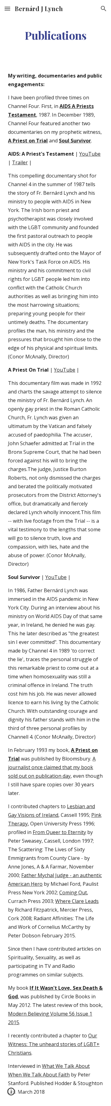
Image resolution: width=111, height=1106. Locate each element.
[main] (55, 35)
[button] (7, 8)
